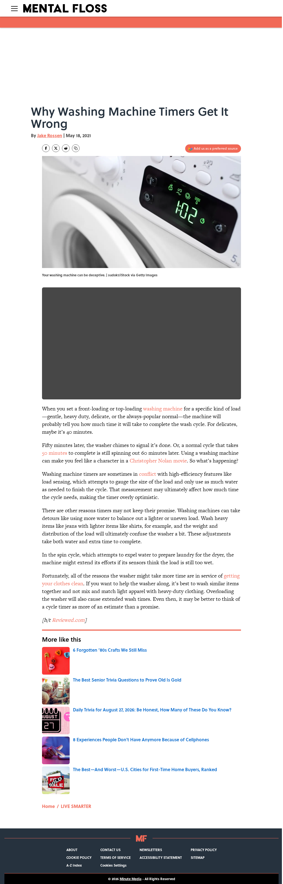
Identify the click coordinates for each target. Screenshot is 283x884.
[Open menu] (14, 8)
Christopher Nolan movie (158, 460)
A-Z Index (74, 865)
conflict (147, 474)
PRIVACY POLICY (204, 849)
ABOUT (71, 849)
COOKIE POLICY (78, 857)
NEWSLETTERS (151, 849)
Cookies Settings (113, 865)
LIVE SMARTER (76, 806)
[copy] (76, 148)
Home (48, 806)
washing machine (162, 408)
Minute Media (131, 878)
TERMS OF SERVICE (115, 857)
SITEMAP (198, 857)
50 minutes (54, 453)
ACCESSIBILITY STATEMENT (161, 857)
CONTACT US (110, 849)
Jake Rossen (49, 135)
